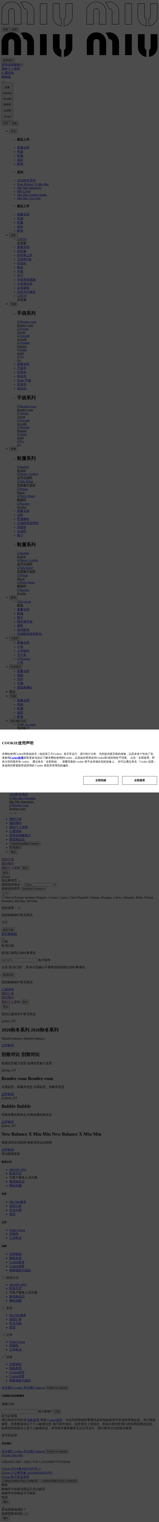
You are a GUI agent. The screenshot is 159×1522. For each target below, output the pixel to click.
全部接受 (139, 780)
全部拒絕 (100, 780)
